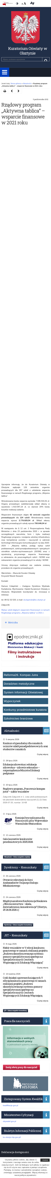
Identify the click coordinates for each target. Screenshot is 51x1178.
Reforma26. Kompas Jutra (21, 674)
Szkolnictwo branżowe (18, 718)
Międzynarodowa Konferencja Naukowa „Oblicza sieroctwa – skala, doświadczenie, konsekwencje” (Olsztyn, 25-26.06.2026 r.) (25, 905)
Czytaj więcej (42, 754)
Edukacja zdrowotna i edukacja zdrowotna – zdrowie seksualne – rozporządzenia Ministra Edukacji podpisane (21, 769)
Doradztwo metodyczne (19, 683)
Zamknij (45, 1160)
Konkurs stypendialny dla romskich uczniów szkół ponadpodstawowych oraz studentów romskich (25, 746)
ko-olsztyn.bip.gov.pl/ (12, 1137)
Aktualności (27, 84)
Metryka (13, 622)
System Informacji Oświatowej (23, 692)
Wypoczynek (12, 701)
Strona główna (15, 84)
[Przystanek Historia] (25, 1089)
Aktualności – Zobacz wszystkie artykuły (17, 857)
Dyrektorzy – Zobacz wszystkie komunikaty (18, 925)
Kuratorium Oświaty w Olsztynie (27, 51)
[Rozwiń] (4, 72)
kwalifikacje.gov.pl (10, 1105)
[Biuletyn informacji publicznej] (8, 4)
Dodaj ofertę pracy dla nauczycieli (21, 1067)
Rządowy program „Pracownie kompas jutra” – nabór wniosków (24, 790)
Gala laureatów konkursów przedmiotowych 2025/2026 (18, 840)
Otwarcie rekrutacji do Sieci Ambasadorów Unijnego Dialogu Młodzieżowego (20, 882)
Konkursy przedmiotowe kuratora (25, 709)
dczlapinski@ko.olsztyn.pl (34, 600)
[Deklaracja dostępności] (32, 4)
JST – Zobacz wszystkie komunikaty (15, 1010)
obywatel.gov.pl (9, 1121)
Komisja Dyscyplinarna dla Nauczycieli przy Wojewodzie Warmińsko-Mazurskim (31, 820)
